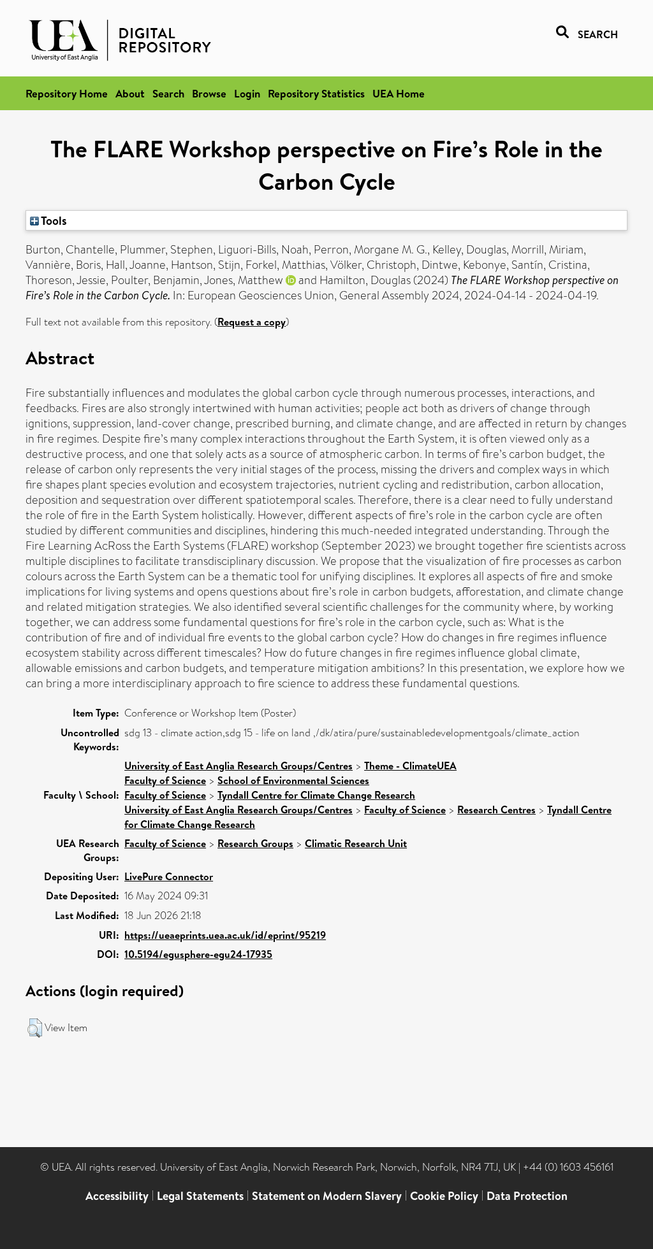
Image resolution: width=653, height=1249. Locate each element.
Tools (53, 220)
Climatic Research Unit (356, 843)
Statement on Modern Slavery (327, 1196)
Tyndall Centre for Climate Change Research (316, 795)
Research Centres (496, 810)
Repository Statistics (316, 93)
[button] (34, 1028)
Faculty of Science (165, 780)
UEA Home (398, 93)
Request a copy (251, 322)
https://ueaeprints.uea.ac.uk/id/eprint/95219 (225, 935)
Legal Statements (200, 1196)
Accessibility (117, 1196)
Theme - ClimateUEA (410, 766)
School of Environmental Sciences (293, 780)
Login (247, 93)
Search (168, 93)
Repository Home (67, 93)
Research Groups (255, 843)
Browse (209, 93)
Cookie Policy (444, 1196)
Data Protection (527, 1196)
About (130, 93)
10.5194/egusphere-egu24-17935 (198, 954)
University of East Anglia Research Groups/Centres (238, 766)
